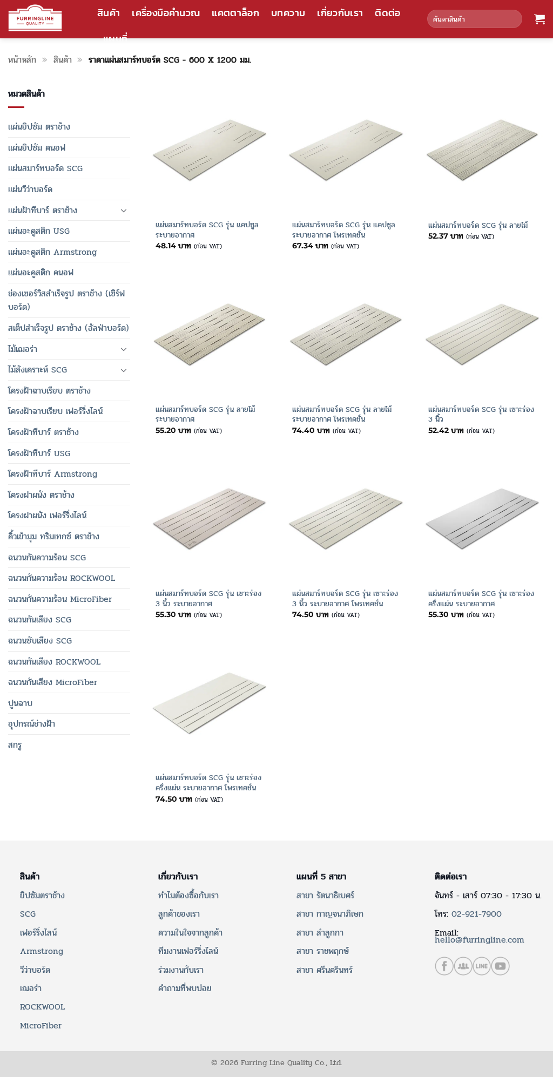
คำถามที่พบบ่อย (185, 988)
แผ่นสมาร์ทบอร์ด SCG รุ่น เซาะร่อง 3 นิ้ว (481, 414)
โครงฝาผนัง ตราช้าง (41, 495)
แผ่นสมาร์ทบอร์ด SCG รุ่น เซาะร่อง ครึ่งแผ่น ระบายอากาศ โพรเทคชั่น (208, 782)
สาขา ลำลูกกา (319, 932)
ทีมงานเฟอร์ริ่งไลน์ (188, 951)
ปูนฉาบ (20, 703)
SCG (28, 913)
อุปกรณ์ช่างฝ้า (31, 723)
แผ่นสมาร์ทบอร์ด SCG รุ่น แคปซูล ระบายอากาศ (207, 230)
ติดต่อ (387, 13)
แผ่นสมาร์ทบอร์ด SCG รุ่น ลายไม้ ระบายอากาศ (205, 414)
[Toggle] (123, 210)
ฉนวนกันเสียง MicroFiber (52, 682)
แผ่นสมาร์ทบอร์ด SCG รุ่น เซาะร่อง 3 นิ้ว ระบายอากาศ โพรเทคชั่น (345, 598)
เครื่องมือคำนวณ (166, 13)
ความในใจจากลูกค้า (190, 932)
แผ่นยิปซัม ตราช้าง (39, 126)
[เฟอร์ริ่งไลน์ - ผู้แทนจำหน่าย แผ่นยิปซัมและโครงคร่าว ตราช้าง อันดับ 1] (35, 17)
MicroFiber (41, 1025)
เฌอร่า (31, 988)
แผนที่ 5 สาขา (321, 877)
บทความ (288, 13)
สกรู (15, 744)
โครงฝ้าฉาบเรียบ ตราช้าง (49, 390)
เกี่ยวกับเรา (340, 13)
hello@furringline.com (479, 939)
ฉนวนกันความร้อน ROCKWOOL (61, 578)
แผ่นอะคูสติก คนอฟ (40, 272)
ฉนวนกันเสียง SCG (39, 619)
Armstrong (41, 951)
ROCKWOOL (42, 1006)
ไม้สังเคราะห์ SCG (37, 369)
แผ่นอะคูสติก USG (39, 231)
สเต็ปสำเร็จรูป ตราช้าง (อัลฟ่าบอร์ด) (68, 328)
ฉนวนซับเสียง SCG (40, 640)
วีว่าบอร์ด (35, 970)
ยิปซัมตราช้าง (42, 895)
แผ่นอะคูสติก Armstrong (52, 252)
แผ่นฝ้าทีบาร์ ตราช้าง (42, 210)
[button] (539, 19)
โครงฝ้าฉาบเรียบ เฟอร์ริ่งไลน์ (55, 411)
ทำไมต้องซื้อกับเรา (188, 895)
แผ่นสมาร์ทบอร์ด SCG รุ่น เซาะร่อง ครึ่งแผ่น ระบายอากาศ (481, 598)
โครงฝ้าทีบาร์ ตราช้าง (43, 432)
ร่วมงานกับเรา (181, 970)
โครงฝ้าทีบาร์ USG (39, 453)
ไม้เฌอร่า (22, 349)
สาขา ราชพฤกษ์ (322, 951)
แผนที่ (115, 39)
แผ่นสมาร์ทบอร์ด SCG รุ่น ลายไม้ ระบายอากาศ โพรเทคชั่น (342, 414)
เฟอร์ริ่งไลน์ (38, 932)
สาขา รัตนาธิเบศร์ (325, 895)
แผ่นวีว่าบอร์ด (30, 189)
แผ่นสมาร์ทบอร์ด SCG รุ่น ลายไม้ (478, 225)
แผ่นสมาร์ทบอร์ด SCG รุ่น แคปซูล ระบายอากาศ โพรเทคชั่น (343, 230)
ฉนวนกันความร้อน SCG (47, 557)
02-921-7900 (476, 913)
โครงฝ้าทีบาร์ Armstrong (52, 473)
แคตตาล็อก (235, 13)
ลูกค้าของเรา (179, 913)
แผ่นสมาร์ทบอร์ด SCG (45, 168)
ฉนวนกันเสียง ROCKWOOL (54, 661)
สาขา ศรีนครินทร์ (324, 970)
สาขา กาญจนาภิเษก (329, 913)
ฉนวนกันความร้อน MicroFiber (60, 599)
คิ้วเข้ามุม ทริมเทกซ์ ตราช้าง (53, 536)
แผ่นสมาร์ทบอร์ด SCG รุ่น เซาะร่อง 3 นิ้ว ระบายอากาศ (208, 598)
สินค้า (108, 13)
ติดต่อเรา (451, 877)
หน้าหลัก (22, 59)
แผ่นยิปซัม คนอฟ (36, 147)
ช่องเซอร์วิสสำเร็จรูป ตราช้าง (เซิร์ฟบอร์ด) (66, 300)
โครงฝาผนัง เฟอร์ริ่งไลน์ (47, 515)
